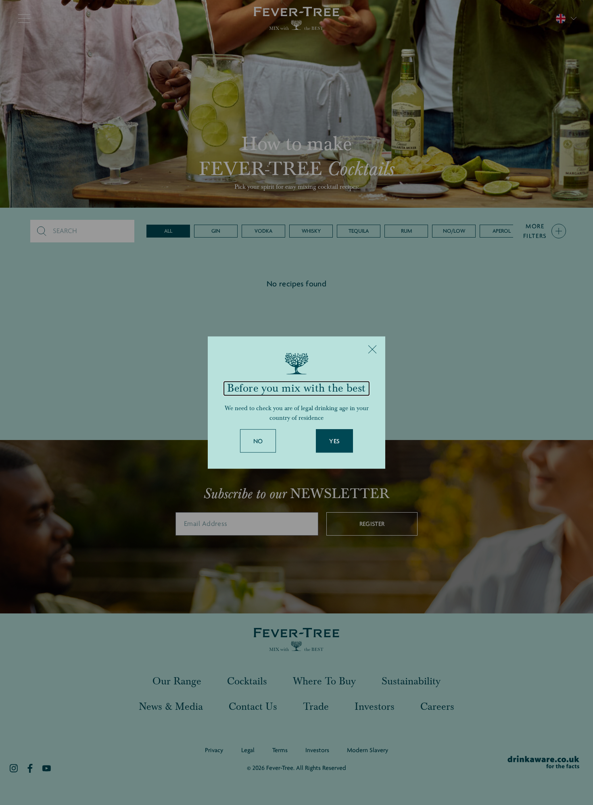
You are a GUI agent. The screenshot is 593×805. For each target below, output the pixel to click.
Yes (334, 441)
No (258, 441)
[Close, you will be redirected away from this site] (372, 349)
